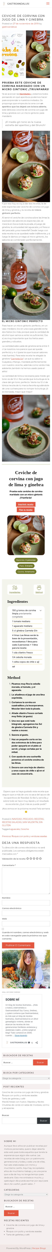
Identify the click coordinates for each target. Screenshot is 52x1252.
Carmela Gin (17, 358)
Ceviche (25, 829)
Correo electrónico (11, 908)
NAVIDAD (17, 819)
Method (39, 592)
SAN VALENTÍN (30, 822)
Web (4, 918)
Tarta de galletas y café (13, 1098)
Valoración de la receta (13, 859)
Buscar (5, 1115)
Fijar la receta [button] (25, 509)
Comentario (9, 865)
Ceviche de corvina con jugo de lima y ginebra (25, 1092)
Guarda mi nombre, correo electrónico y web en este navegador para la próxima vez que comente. (25, 935)
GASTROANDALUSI (18, 3)
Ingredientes (14, 592)
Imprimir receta (25, 504)
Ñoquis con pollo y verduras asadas (19, 1095)
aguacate (15, 829)
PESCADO (28, 819)
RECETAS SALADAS (12, 822)
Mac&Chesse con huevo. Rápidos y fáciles (23, 1101)
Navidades (25, 94)
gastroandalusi (9, 27)
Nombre (6, 898)
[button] (40, 610)
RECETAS (39, 819)
